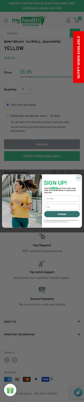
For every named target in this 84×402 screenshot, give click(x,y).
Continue (62, 214)
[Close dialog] (78, 177)
